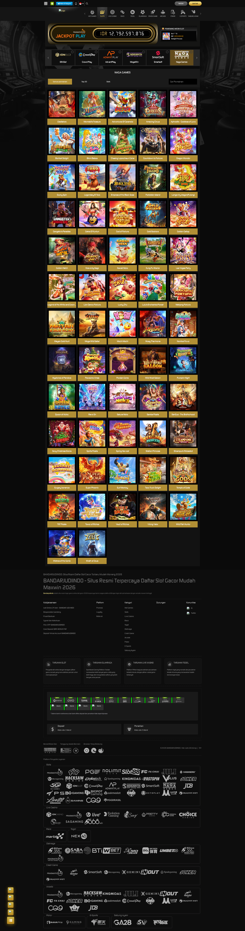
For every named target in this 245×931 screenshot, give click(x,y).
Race (122, 16)
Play (80, 36)
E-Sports (183, 16)
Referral (99, 616)
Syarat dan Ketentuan (51, 620)
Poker (173, 16)
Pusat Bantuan (49, 616)
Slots (102, 16)
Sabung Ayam (193, 16)
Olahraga (143, 16)
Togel (132, 16)
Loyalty (99, 612)
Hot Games (92, 16)
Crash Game (152, 16)
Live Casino (112, 16)
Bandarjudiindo (48, 593)
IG (192, 608)
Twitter (193, 613)
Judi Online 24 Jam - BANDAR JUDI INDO (58, 608)
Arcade (163, 16)
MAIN (185, 324)
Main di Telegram (65, 4)
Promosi (99, 608)
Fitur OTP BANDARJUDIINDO (54, 625)
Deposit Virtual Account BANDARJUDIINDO (59, 633)
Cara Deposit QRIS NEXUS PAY (55, 629)
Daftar (195, 4)
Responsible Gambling (52, 612)
